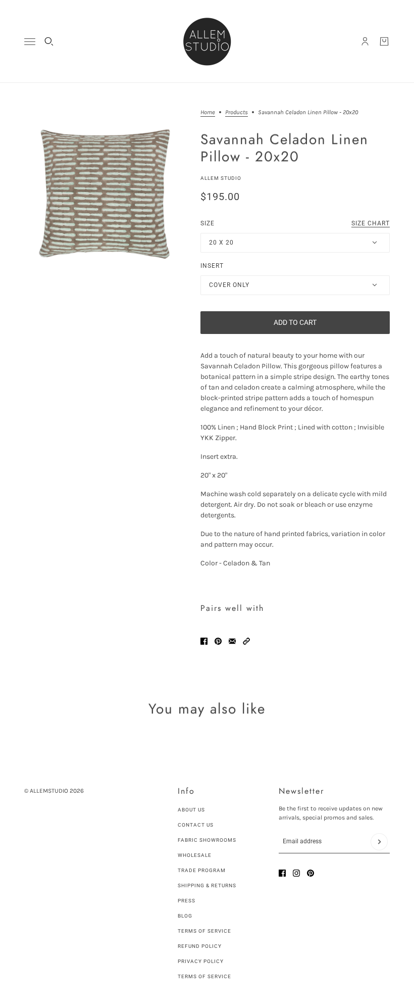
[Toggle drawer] (29, 41)
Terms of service (204, 976)
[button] (246, 641)
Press (186, 900)
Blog (185, 916)
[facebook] (282, 873)
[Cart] (384, 41)
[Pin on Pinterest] (218, 641)
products (236, 112)
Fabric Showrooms (207, 840)
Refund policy (200, 946)
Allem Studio (220, 178)
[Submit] (379, 841)
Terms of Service (204, 931)
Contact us (196, 825)
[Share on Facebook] (204, 641)
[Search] (49, 41)
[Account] (365, 41)
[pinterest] (310, 873)
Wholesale (195, 855)
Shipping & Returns (207, 885)
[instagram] (296, 873)
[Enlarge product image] (104, 194)
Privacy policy (201, 961)
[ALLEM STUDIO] (207, 41)
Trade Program (202, 870)
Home (207, 112)
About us (191, 809)
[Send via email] (232, 641)
